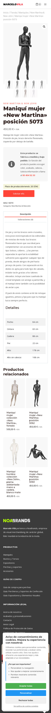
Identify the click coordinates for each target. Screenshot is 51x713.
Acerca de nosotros (12, 612)
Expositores (9, 562)
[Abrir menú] (45, 4)
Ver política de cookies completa (26, 706)
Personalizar (26, 693)
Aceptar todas (25, 686)
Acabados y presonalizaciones (17, 616)
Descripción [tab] (25, 214)
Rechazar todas (26, 700)
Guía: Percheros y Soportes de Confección (23, 591)
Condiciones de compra (14, 632)
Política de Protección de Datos (18, 628)
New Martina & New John (20, 103)
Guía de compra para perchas (17, 587)
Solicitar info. (19, 193)
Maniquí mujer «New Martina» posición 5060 (35, 476)
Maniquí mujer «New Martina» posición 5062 (35, 417)
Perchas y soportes (12, 567)
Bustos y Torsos (11, 558)
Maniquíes (8, 554)
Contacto (7, 620)
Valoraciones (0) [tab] (25, 219)
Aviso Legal (8, 624)
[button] (44, 26)
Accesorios (8, 571)
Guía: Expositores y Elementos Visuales (21, 595)
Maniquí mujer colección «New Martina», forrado (12, 419)
